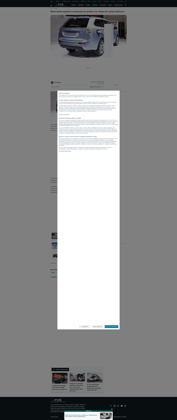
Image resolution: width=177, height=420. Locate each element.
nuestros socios (79, 127)
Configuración (97, 326)
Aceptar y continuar (111, 326)
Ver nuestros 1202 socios (65, 151)
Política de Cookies (76, 109)
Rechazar (85, 326)
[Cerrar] (112, 409)
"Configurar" (61, 133)
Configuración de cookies (65, 111)
